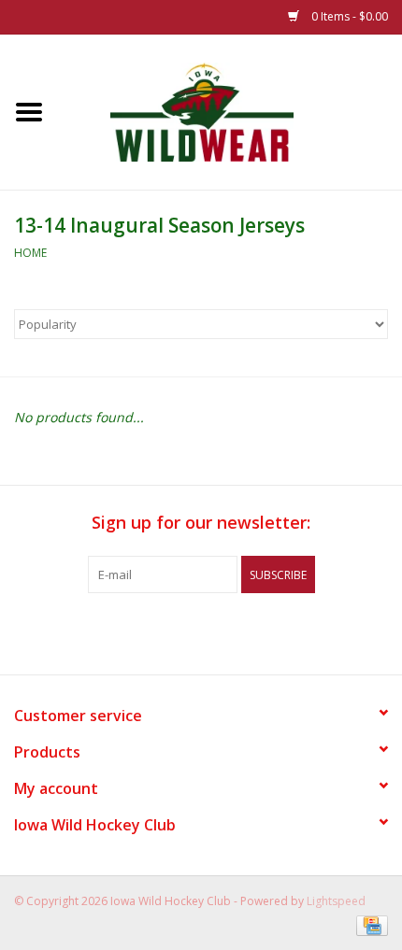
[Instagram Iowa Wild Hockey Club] (268, 631)
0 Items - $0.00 (348, 16)
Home (30, 253)
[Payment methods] (369, 924)
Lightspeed (336, 901)
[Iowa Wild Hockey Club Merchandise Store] (230, 111)
